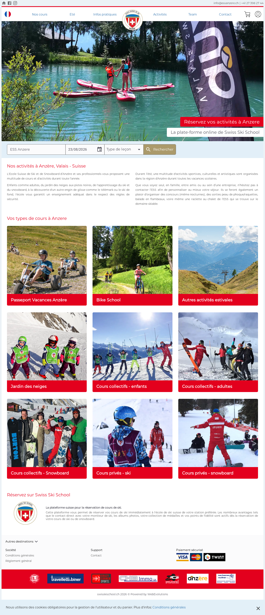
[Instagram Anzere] (15, 3)
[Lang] (8, 14)
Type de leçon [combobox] (119, 149)
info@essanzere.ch (226, 3)
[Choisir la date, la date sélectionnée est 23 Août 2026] (99, 149)
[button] (132, 541)
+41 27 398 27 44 (252, 3)
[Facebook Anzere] (9, 3)
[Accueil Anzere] (4, 3)
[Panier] (247, 14)
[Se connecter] (258, 14)
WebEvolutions (157, 594)
